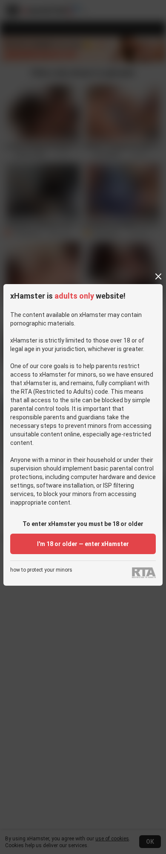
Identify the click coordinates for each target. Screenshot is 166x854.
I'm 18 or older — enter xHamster (83, 543)
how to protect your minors (41, 570)
